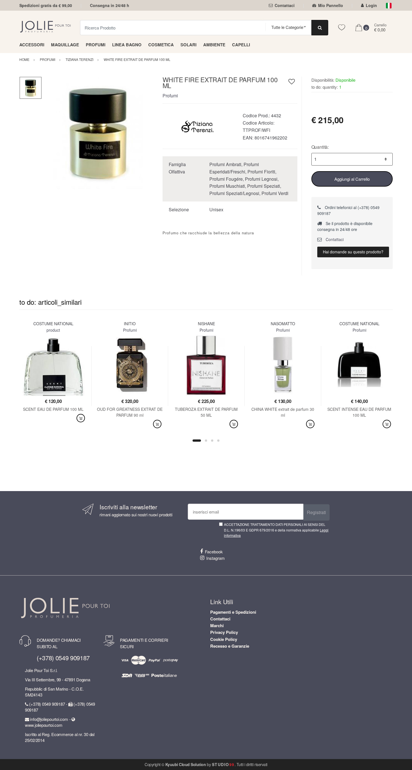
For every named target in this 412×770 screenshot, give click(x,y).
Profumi (95, 45)
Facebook (214, 551)
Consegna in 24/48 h (109, 5)
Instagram (215, 558)
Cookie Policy (223, 639)
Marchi (217, 625)
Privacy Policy (224, 632)
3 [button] (212, 440)
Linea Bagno (127, 45)
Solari (188, 45)
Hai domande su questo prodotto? (353, 252)
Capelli (241, 45)
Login (371, 5)
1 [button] (197, 440)
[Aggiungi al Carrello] (81, 418)
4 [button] (218, 440)
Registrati (316, 512)
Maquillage (65, 45)
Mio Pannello (330, 5)
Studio (223, 764)
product (53, 330)
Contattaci (285, 5)
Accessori (31, 45)
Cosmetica (161, 45)
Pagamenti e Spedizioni (233, 612)
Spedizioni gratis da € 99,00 (45, 5)
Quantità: (320, 147)
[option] (98, 133)
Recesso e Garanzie (229, 646)
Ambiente (214, 45)
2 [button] (206, 440)
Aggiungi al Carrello (352, 179)
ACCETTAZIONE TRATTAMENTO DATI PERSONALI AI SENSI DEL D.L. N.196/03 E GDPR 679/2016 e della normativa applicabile (276, 530)
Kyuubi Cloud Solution (185, 764)
